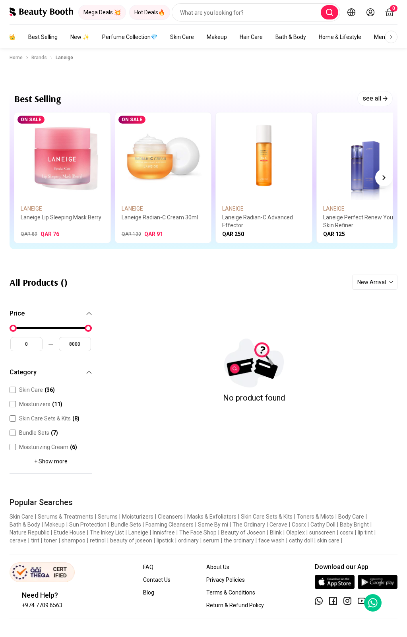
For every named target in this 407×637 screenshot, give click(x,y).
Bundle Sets (38, 433)
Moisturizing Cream (48, 447)
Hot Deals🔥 (149, 12)
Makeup (217, 37)
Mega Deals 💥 (102, 12)
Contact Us (157, 580)
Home (16, 57)
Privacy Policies (225, 580)
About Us (217, 567)
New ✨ (79, 37)
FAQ (148, 567)
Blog (148, 592)
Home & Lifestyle (340, 37)
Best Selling (43, 37)
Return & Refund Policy (235, 605)
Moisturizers (40, 404)
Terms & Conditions (230, 592)
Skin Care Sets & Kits (49, 418)
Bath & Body (290, 37)
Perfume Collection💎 (129, 37)
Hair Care (251, 37)
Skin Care (182, 37)
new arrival (371, 282)
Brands (39, 57)
